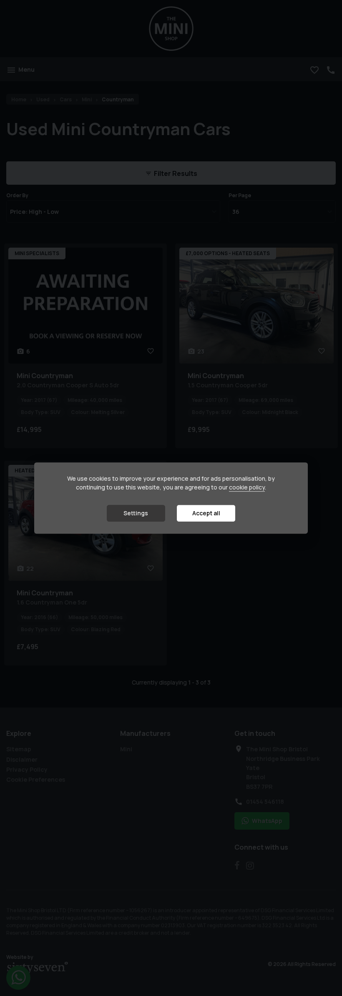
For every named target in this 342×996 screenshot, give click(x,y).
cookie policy (247, 488)
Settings (135, 513)
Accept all (206, 513)
